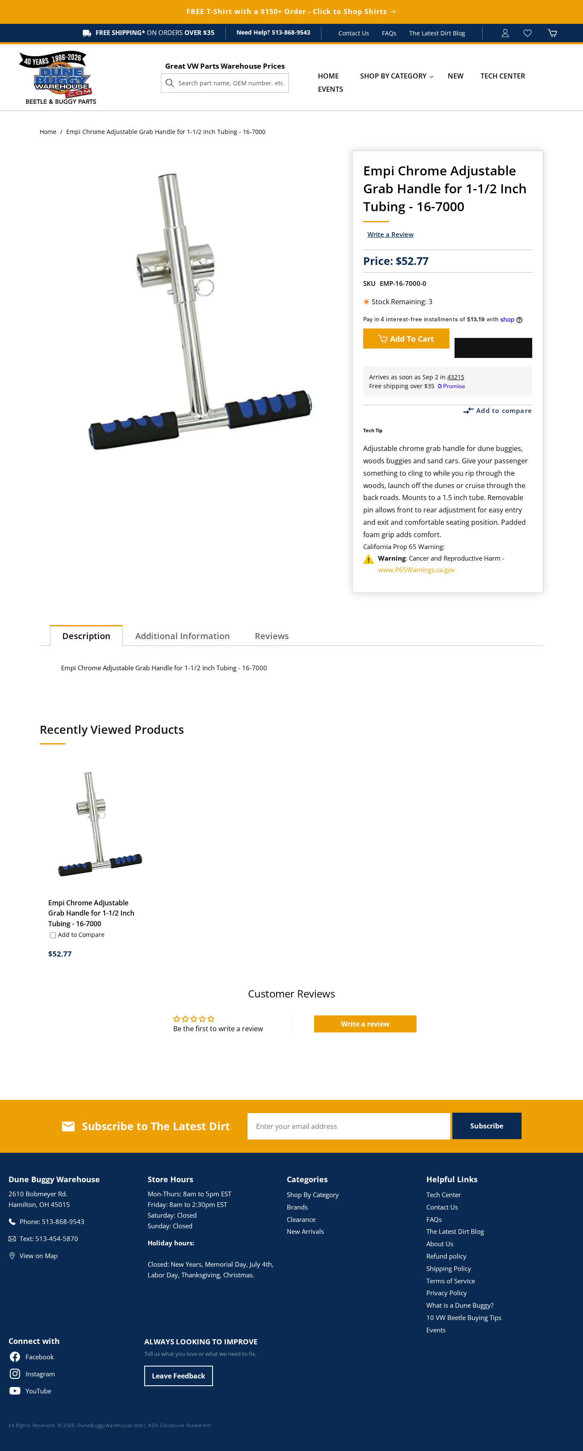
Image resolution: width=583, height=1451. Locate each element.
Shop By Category (313, 1194)
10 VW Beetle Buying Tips (463, 1317)
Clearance (301, 1219)
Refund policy (446, 1256)
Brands (297, 1207)
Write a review (365, 1024)
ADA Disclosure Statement (179, 1425)
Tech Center (443, 1194)
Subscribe (486, 1126)
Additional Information (182, 636)
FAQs (389, 33)
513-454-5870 (56, 1238)
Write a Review (390, 234)
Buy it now (493, 348)
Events (436, 1330)
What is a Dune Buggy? (459, 1305)
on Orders (155, 32)
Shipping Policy (448, 1268)
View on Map (39, 1255)
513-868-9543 (290, 32)
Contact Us (353, 33)
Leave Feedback (178, 1376)
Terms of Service (450, 1281)
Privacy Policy (446, 1292)
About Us (439, 1243)
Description (86, 636)
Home (48, 132)
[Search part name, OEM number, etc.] (169, 82)
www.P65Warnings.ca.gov (416, 569)
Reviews (272, 636)
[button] (393, 76)
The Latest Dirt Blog (437, 33)
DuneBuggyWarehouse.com (110, 1425)
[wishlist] (528, 33)
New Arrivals (305, 1231)
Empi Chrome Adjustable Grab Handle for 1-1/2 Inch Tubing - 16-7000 (91, 913)
